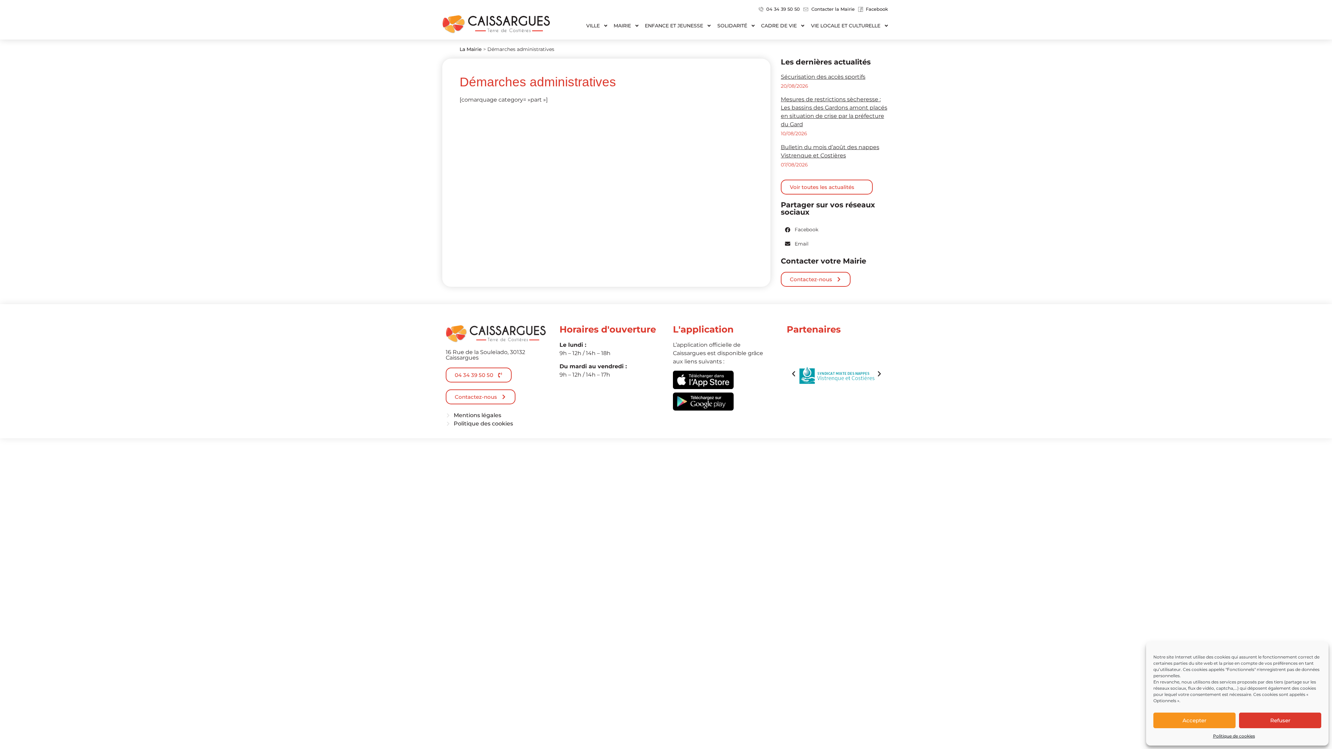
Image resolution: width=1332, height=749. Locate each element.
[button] (802, 230)
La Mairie (471, 49)
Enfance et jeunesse (674, 26)
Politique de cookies (1234, 736)
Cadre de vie (779, 26)
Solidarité (732, 26)
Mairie (622, 26)
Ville (593, 26)
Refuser (1280, 720)
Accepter (1194, 720)
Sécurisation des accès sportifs (823, 77)
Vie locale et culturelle (845, 26)
